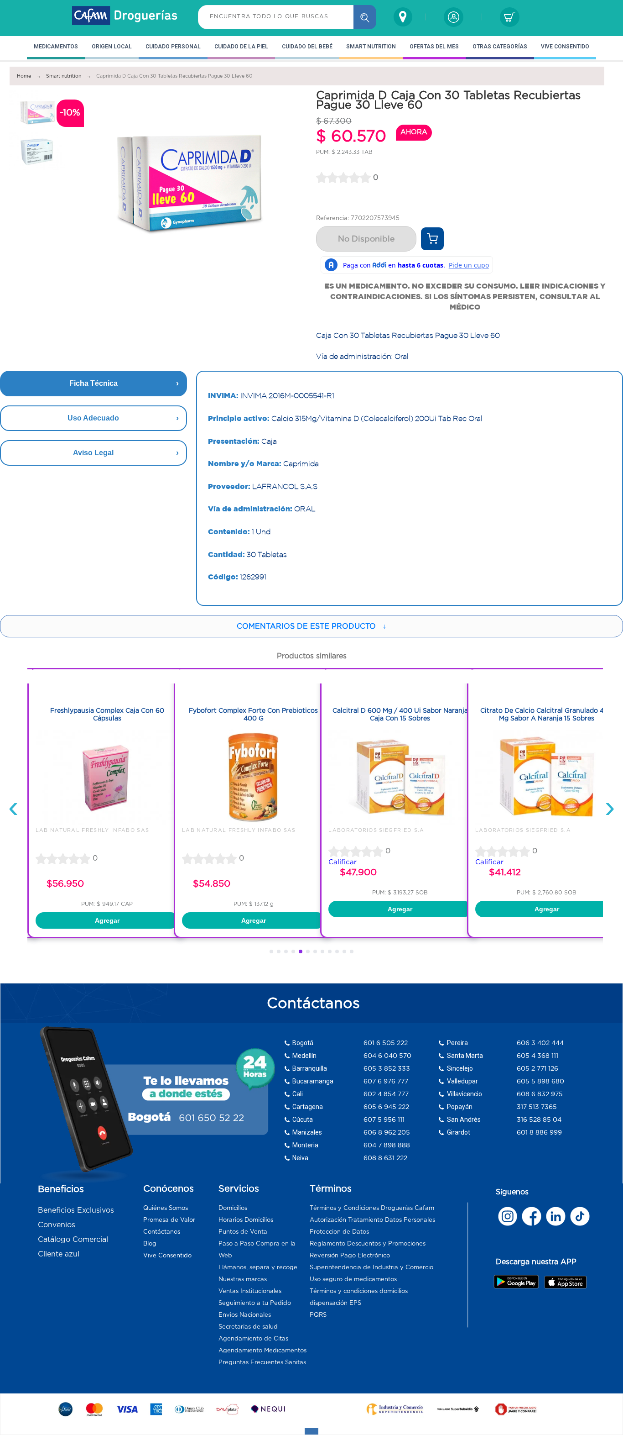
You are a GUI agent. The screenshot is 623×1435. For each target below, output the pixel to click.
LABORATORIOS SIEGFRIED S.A (333, 830)
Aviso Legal (93, 453)
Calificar (300, 862)
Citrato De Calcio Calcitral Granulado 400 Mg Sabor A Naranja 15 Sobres (503, 714)
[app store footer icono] (565, 1282)
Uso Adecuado (93, 418)
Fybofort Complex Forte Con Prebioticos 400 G (210, 714)
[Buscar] (364, 17)
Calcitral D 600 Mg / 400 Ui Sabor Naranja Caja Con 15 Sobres (357, 714)
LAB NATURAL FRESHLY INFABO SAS (196, 830)
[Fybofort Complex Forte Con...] (210, 822)
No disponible (366, 238)
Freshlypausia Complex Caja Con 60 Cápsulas (64, 714)
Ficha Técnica (93, 383)
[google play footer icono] (518, 1281)
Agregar (210, 920)
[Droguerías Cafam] (125, 17)
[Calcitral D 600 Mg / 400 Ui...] (357, 822)
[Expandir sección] (311, 1431)
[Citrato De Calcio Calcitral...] (504, 822)
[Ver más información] (432, 238)
